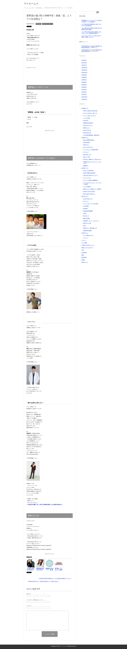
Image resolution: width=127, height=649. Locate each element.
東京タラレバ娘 (87, 223)
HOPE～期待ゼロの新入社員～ (90, 110)
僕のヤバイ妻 (86, 156)
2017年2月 (84, 62)
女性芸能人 (84, 252)
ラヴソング (86, 152)
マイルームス (31, 3)
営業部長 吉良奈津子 (88, 123)
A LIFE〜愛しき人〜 (88, 198)
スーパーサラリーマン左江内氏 (90, 203)
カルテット (86, 201)
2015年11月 (84, 99)
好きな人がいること (88, 125)
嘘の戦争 (85, 208)
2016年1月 (84, 94)
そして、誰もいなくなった (89, 115)
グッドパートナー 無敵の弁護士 (90, 149)
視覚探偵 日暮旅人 (87, 230)
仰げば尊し (86, 120)
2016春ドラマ (85, 137)
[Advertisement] (31, 73)
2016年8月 (84, 77)
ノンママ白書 (86, 118)
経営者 (83, 259)
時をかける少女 (87, 130)
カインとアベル (87, 177)
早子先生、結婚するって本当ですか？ (92, 159)
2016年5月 (84, 84)
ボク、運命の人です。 (88, 235)
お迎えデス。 (86, 144)
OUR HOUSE (86, 142)
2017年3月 (84, 60)
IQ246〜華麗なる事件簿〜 (89, 173)
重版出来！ (86, 165)
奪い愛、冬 (86, 215)
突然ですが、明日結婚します (90, 228)
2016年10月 (84, 72)
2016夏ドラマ (85, 108)
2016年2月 (84, 92)
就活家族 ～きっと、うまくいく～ (91, 220)
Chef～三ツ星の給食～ (88, 170)
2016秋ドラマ (85, 168)
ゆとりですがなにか (88, 147)
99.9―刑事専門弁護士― (89, 140)
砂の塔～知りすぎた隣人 (89, 191)
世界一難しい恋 (87, 154)
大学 (83, 250)
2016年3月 (84, 89)
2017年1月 (84, 65)
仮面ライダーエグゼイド (87, 247)
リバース (85, 237)
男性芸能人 (38, 23)
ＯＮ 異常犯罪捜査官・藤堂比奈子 (91, 135)
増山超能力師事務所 (88, 211)
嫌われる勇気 (86, 218)
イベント (84, 240)
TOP (29, 7)
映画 (83, 255)
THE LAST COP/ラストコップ (90, 175)
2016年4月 (84, 87)
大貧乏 (85, 213)
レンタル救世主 (87, 186)
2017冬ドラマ (85, 196)
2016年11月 (84, 70)
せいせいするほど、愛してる (90, 113)
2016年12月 (84, 67)
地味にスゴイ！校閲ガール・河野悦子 (92, 189)
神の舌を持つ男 (87, 132)
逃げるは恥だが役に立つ (47, 23)
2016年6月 (84, 82)
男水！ (85, 225)
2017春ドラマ (85, 233)
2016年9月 (84, 74)
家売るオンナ (86, 127)
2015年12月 (84, 96)
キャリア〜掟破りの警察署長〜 (90, 180)
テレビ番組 (84, 242)
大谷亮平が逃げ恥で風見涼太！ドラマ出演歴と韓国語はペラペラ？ (55, 578)
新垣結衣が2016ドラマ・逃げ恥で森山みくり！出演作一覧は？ (43, 581)
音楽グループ (85, 262)
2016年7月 (84, 79)
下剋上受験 (86, 206)
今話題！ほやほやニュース (88, 245)
